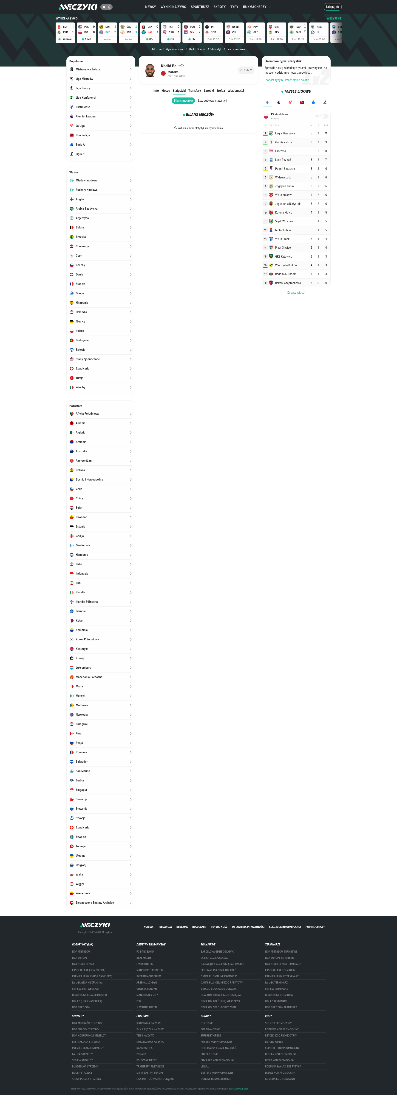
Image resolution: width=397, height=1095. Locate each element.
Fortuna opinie (210, 1029)
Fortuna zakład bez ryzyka (283, 1066)
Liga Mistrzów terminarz (281, 951)
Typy (234, 6)
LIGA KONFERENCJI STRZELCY (89, 1035)
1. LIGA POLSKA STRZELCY (86, 1079)
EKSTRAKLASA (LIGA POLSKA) (88, 970)
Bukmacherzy (255, 6)
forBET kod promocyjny (217, 1042)
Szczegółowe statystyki (212, 100)
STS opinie (207, 1023)
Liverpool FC (144, 964)
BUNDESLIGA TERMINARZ (279, 995)
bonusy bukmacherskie (216, 1079)
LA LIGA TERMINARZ (276, 982)
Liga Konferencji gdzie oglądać (221, 995)
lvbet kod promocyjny (280, 1060)
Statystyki (216, 49)
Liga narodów (81, 1007)
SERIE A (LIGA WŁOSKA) (85, 989)
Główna (157, 49)
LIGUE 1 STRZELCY (82, 1073)
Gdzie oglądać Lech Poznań (218, 1007)
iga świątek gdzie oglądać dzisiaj (222, 964)
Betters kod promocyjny (217, 1073)
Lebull (205, 1066)
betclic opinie (274, 1042)
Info (156, 90)
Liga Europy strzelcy (85, 1029)
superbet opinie (211, 1035)
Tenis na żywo (145, 1035)
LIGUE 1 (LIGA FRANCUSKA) (87, 1001)
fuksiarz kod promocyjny (218, 1060)
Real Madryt (144, 958)
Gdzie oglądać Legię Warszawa (220, 1001)
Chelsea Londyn (146, 989)
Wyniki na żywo (173, 6)
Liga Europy (79, 958)
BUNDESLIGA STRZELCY (85, 1066)
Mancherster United (149, 970)
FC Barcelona (145, 951)
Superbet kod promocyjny (282, 1048)
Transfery (194, 90)
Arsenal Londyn (146, 982)
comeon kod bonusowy (280, 1079)
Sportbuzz (200, 6)
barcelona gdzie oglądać (217, 951)
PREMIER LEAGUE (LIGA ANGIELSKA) (92, 976)
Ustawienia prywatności (248, 927)
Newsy (150, 6)
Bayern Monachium (148, 976)
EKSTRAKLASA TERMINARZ (280, 970)
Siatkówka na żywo (149, 1023)
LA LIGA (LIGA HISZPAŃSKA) (87, 982)
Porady (141, 1054)
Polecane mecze (146, 1060)
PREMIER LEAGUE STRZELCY (88, 1048)
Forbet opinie (209, 1054)
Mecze (166, 90)
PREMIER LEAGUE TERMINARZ (282, 976)
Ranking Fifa (144, 1048)
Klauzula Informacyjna (285, 927)
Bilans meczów (183, 101)
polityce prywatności (238, 1088)
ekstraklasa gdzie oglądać (218, 970)
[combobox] (246, 70)
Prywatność (219, 927)
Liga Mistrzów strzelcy (87, 1023)
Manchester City (147, 995)
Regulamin (199, 927)
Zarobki (209, 90)
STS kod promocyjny (278, 1023)
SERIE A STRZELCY (82, 1060)
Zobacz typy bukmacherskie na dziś (287, 80)
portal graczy (315, 927)
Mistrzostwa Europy (149, 1073)
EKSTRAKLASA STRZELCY (86, 1042)
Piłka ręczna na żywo (150, 1029)
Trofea (221, 90)
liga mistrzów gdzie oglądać (155, 1079)
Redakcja (165, 927)
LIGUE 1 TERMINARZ (276, 1001)
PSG (138, 1001)
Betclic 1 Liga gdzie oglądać (219, 989)
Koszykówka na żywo (150, 1042)
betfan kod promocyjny (281, 1054)
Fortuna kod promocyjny (282, 1029)
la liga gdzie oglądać (214, 958)
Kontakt (149, 927)
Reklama (182, 927)
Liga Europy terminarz (279, 958)
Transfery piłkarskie (150, 1066)
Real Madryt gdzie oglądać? (219, 1048)
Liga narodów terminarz (281, 1007)
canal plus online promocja (219, 976)
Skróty (220, 6)
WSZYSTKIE (334, 18)
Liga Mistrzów (81, 951)
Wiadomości (236, 90)
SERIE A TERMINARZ (276, 989)
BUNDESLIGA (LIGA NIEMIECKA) (89, 995)
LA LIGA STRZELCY (82, 1054)
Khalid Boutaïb (197, 49)
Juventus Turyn (146, 1007)
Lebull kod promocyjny (280, 1073)
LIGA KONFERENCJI (83, 964)
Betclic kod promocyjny (281, 1035)
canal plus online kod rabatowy (222, 982)
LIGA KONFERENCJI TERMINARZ (283, 964)
